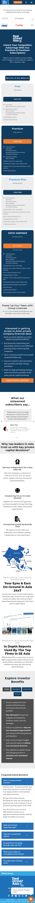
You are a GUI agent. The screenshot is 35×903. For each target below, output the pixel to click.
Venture (17, 694)
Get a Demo (17, 246)
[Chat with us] (31, 899)
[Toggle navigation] (31, 2)
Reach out (6, 311)
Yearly (18, 78)
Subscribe (17, 2)
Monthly (11, 78)
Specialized (16, 689)
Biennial (26, 78)
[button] (26, 2)
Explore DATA (17, 380)
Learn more (18, 250)
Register (17, 99)
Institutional (27, 689)
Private (6, 689)
